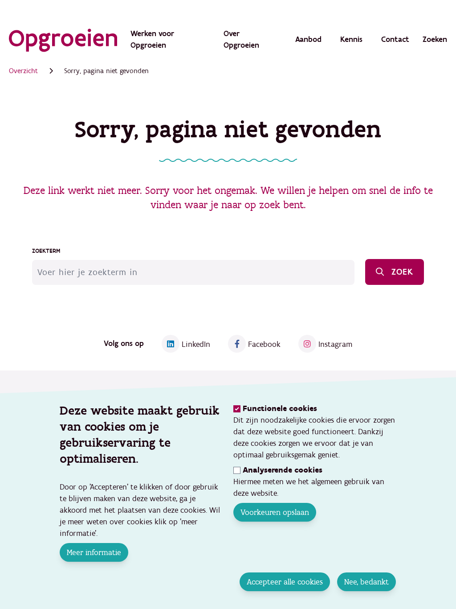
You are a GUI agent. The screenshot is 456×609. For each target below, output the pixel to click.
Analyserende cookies (282, 470)
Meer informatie (94, 552)
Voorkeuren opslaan (274, 512)
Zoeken (435, 39)
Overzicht (23, 70)
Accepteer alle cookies (285, 582)
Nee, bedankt (367, 582)
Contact (395, 39)
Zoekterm (46, 251)
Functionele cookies (280, 408)
